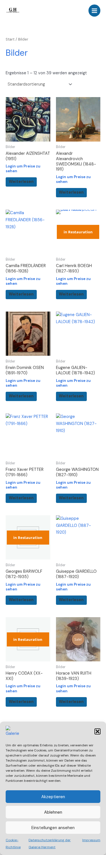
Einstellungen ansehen (53, 828)
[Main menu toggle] (94, 10)
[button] (97, 731)
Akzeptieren (53, 797)
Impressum (91, 840)
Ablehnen (53, 812)
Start (10, 39)
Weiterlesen (21, 181)
